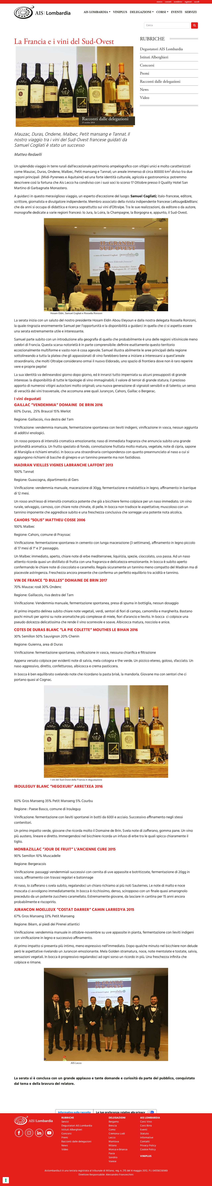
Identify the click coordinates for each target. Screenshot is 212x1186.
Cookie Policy (148, 1149)
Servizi (65, 1122)
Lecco (112, 1137)
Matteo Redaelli (28, 155)
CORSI (161, 12)
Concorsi (147, 65)
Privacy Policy (148, 1145)
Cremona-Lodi (117, 1133)
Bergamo (114, 1122)
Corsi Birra (146, 1125)
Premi (144, 73)
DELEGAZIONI (140, 12)
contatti (168, 1)
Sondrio (113, 1157)
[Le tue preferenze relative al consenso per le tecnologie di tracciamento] (6, 1180)
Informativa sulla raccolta (74, 1112)
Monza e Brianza (118, 1149)
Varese (112, 1161)
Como (112, 1129)
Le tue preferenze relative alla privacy (120, 1112)
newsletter (178, 1)
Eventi (143, 1129)
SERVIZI (191, 12)
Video (144, 97)
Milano (113, 1145)
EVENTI (176, 12)
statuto (159, 1)
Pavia (112, 1153)
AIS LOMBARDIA (96, 12)
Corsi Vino (146, 1122)
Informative (146, 1137)
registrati (188, 1)
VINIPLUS (120, 12)
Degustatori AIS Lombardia (161, 49)
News (144, 89)
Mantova (114, 1141)
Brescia (113, 1125)
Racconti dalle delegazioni (105, 119)
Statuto (144, 1133)
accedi (196, 1)
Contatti (145, 1141)
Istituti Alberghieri (154, 57)
